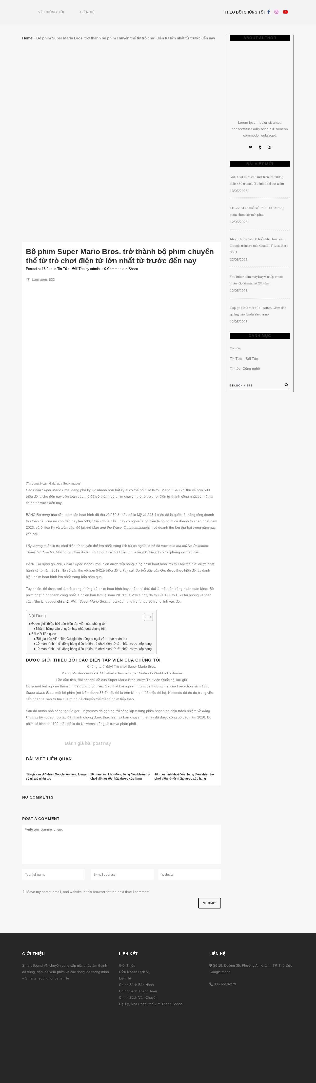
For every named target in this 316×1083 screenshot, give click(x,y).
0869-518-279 (225, 984)
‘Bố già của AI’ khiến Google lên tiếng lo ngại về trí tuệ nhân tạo (81, 639)
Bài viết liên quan (43, 634)
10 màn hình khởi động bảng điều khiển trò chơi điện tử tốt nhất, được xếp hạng (94, 644)
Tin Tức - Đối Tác (70, 269)
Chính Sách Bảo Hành (136, 985)
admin (95, 269)
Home (27, 38)
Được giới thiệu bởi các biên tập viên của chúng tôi (68, 624)
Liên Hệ (125, 978)
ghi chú (63, 601)
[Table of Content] (148, 617)
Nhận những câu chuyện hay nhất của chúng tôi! (71, 628)
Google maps (219, 972)
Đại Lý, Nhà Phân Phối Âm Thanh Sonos (150, 1004)
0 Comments (114, 269)
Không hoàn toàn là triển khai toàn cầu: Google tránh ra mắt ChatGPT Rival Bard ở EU (259, 245)
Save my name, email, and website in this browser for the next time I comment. (88, 892)
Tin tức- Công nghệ (245, 368)
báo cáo (57, 515)
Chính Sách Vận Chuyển (138, 997)
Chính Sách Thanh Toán (138, 991)
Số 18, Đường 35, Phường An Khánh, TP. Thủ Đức (252, 965)
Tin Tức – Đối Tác (244, 359)
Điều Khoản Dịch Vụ (134, 972)
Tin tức (235, 349)
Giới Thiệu (127, 965)
